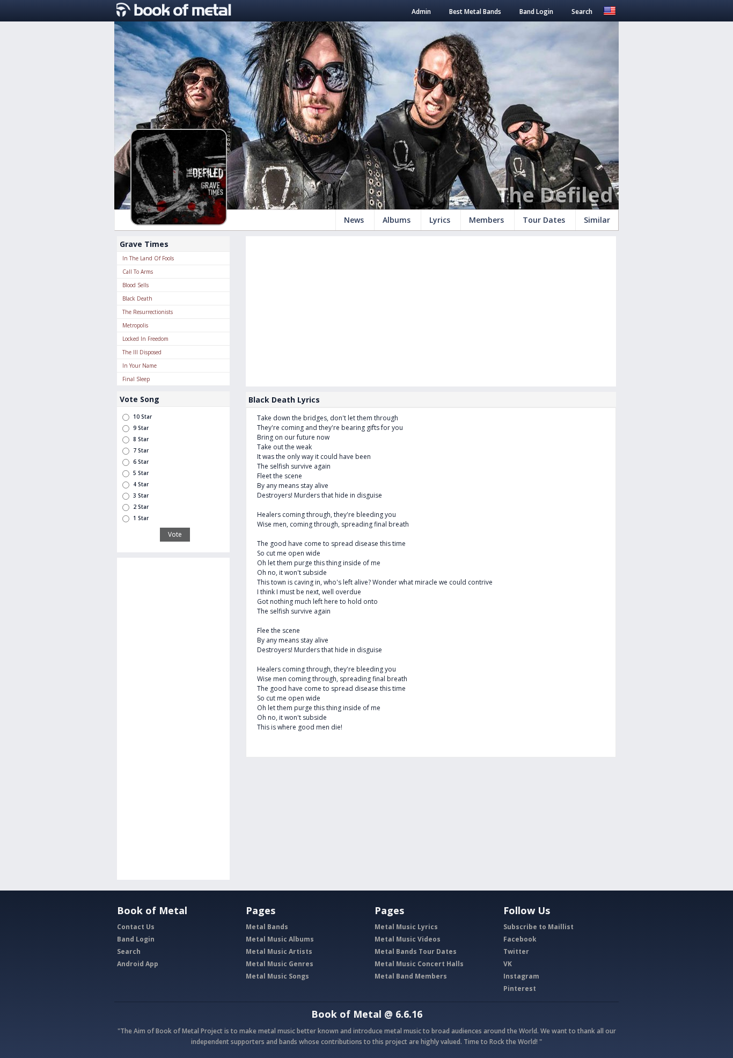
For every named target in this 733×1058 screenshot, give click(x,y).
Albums (397, 220)
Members (486, 220)
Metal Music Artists (279, 951)
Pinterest (519, 988)
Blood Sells (135, 285)
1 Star (141, 518)
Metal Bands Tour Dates (416, 951)
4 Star (141, 484)
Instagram (521, 976)
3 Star (141, 495)
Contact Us (136, 926)
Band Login (536, 11)
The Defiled (555, 194)
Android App (137, 963)
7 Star (141, 450)
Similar (597, 220)
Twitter (516, 951)
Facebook (520, 939)
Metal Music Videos (408, 939)
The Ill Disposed (142, 352)
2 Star (141, 506)
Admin (421, 11)
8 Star (141, 439)
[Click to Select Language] (609, 10)
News (354, 220)
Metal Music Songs (277, 976)
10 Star (142, 416)
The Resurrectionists (147, 312)
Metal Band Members (411, 976)
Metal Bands (267, 926)
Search (581, 11)
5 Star (141, 473)
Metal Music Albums (280, 939)
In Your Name (139, 365)
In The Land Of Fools (148, 258)
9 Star (141, 428)
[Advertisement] (173, 719)
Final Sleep (136, 379)
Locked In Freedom (145, 338)
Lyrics (439, 220)
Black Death (137, 298)
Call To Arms (137, 271)
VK (507, 963)
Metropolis (135, 325)
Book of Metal (346, 1014)
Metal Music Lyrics (406, 926)
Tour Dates (544, 220)
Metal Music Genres (279, 963)
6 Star (141, 461)
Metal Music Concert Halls (419, 963)
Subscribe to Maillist (538, 926)
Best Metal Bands (475, 11)
